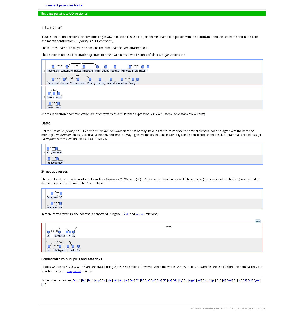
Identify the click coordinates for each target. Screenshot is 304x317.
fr (142, 280)
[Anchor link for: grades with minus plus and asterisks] (103, 258)
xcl (250, 280)
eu (132, 280)
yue (257, 280)
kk (175, 280)
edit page (59, 5)
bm (90, 280)
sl (224, 280)
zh (43, 284)
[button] (258, 221)
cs (104, 280)
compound (74, 271)
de (110, 280)
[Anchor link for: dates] (52, 123)
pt (213, 280)
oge (191, 280)
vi (245, 280)
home (49, 5)
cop (97, 280)
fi (137, 280)
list (125, 214)
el (115, 280)
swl (230, 280)
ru (219, 280)
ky (180, 280)
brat (264, 308)
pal (199, 280)
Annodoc (254, 308)
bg (83, 280)
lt (186, 280)
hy (159, 280)
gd (153, 280)
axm (76, 280)
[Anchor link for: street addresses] (69, 171)
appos (140, 214)
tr (236, 280)
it (164, 280)
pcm (206, 280)
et (126, 280)
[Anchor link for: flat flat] (64, 27)
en (121, 280)
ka (169, 280)
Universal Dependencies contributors (218, 308)
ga (147, 280)
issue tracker (75, 5)
